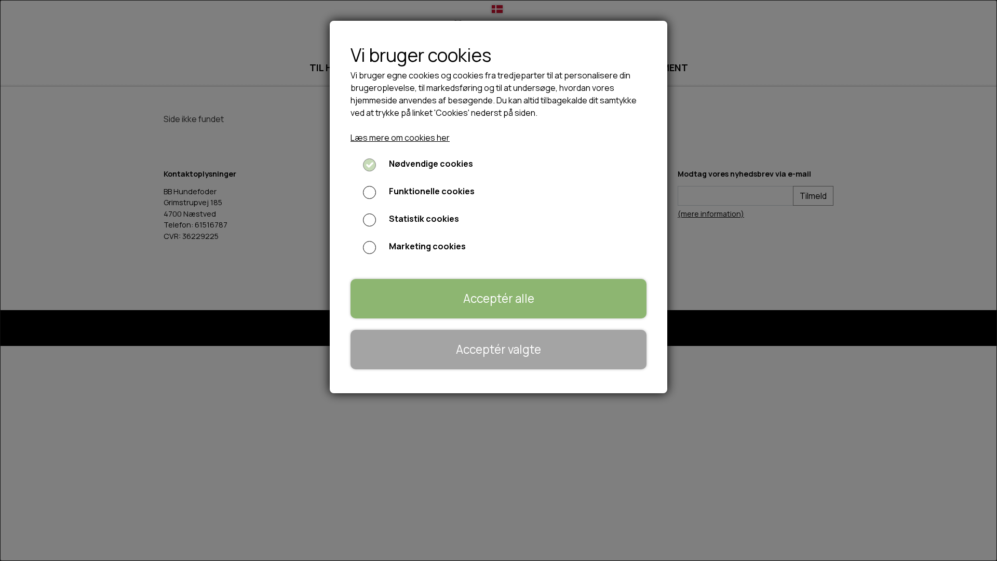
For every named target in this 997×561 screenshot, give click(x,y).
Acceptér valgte (498, 349)
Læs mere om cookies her (400, 137)
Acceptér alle (498, 298)
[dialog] (498, 280)
